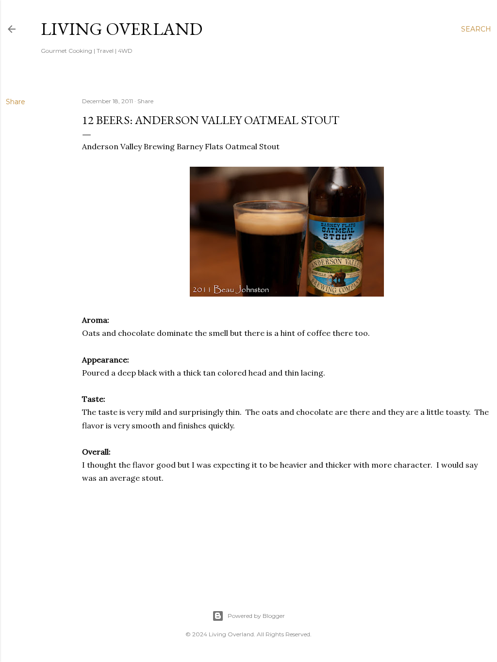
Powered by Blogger (256, 615)
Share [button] (15, 101)
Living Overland (121, 28)
